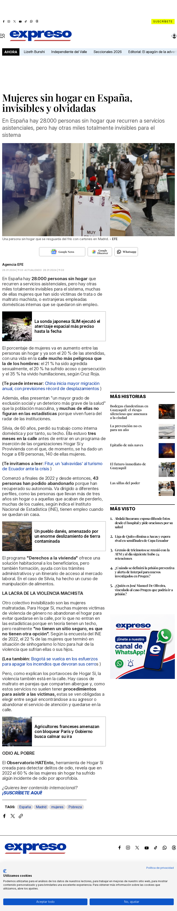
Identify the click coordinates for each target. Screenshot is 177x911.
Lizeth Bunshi (34, 52)
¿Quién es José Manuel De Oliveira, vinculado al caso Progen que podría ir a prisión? (144, 589)
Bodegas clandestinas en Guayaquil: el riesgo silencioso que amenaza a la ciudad (129, 412)
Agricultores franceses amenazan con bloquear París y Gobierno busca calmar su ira (67, 731)
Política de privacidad (160, 867)
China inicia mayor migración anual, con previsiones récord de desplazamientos (51, 386)
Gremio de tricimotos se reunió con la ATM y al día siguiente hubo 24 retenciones (142, 554)
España (25, 807)
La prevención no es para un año (126, 427)
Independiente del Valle (69, 52)
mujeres (57, 807)
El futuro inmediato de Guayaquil (128, 466)
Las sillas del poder (125, 483)
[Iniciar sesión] (174, 36)
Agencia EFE (13, 264)
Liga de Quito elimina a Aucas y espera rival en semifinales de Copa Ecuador (142, 538)
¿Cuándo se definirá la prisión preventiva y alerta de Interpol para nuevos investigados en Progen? (144, 572)
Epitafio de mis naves (126, 445)
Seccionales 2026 (107, 52)
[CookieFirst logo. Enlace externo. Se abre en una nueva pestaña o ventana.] (4, 871)
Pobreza (75, 807)
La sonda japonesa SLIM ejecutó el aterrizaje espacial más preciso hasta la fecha (67, 326)
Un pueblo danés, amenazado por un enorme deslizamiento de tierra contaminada (67, 536)
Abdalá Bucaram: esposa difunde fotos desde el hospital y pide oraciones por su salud (144, 522)
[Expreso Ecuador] (35, 852)
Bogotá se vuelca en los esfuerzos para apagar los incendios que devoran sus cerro (50, 661)
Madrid (41, 807)
